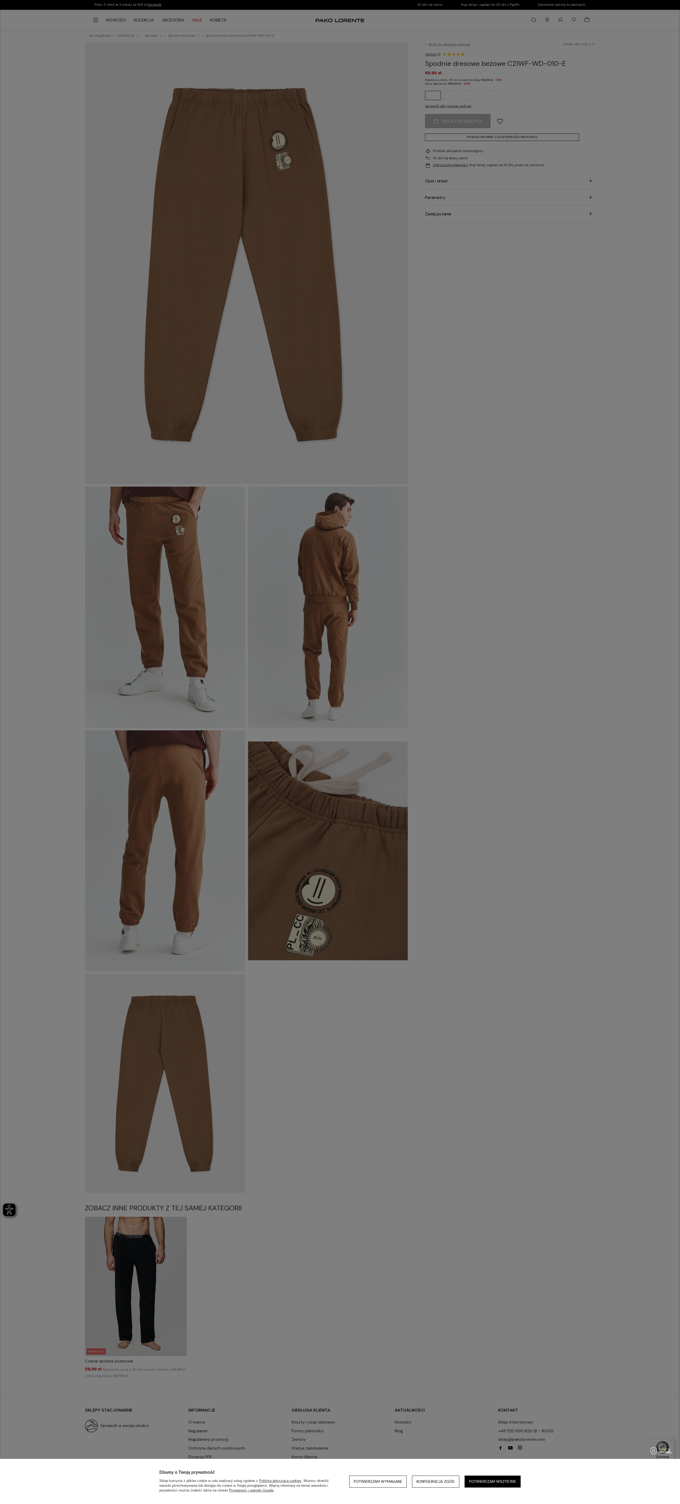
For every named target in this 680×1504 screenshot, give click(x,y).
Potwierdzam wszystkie (492, 1481)
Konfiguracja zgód (435, 1481)
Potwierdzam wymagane (378, 1481)
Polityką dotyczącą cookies (280, 1481)
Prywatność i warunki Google (251, 1490)
